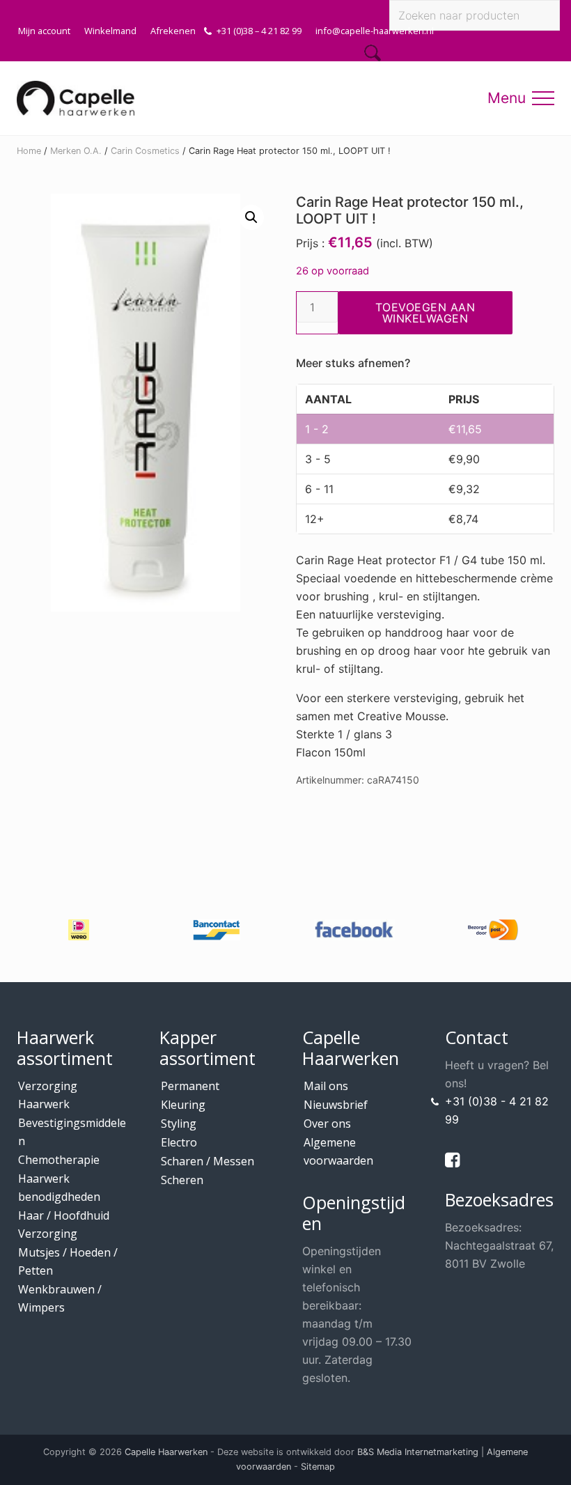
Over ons (327, 1123)
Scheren (182, 1180)
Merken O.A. (76, 151)
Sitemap (318, 1466)
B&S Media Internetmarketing (417, 1452)
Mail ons (326, 1086)
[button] (543, 98)
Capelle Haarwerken (166, 1452)
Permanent (190, 1086)
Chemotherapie (59, 1159)
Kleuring (183, 1104)
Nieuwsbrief (336, 1104)
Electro (179, 1142)
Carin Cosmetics (145, 151)
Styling (178, 1123)
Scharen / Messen (207, 1161)
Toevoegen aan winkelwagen (425, 312)
